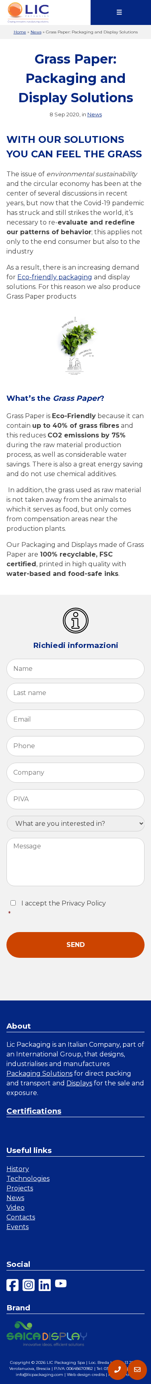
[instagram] (29, 1286)
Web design (79, 1374)
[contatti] (137, 1370)
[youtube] (61, 1286)
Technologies (28, 1178)
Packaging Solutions (39, 1073)
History (17, 1169)
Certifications (33, 1111)
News (36, 32)
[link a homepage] (28, 12)
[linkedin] (45, 1286)
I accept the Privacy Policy (57, 908)
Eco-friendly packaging (54, 277)
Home (20, 32)
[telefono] (117, 1370)
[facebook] (12, 1286)
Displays (79, 1083)
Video (15, 1207)
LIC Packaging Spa (66, 1362)
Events (17, 1227)
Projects (19, 1188)
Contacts (20, 1217)
